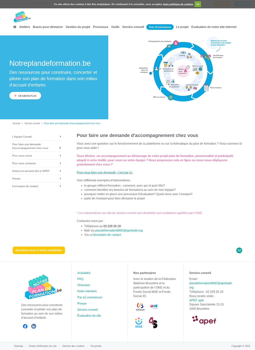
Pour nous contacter (24, 163)
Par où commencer (89, 297)
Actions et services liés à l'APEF (31, 170)
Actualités (83, 273)
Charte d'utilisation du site (43, 346)
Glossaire (83, 285)
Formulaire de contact (25, 186)
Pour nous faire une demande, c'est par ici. (105, 172)
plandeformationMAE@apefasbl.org (119, 230)
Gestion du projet (78, 27)
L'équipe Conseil (22, 136)
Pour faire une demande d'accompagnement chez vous (30, 146)
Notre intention (87, 291)
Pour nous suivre (22, 155)
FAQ (80, 278)
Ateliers (24, 27)
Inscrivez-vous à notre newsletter (38, 250)
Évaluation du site (89, 315)
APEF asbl (196, 300)
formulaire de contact (107, 234)
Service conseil (133, 27)
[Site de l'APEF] (204, 319)
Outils (115, 27)
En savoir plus (27, 95)
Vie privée (95, 346)
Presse (16, 178)
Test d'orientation (160, 27)
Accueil (16, 123)
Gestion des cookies (73, 346)
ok (197, 4)
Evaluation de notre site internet (213, 27)
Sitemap (18, 346)
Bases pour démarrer (48, 27)
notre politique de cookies (178, 4)
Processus (100, 27)
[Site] (29, 16)
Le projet (182, 27)
